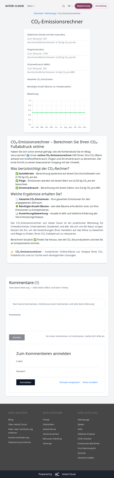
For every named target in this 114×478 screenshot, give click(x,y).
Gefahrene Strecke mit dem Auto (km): (46, 34)
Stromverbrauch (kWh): (38, 64)
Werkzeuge (83, 419)
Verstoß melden (86, 457)
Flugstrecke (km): (35, 49)
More (30, 5)
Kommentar (15, 314)
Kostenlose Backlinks (89, 443)
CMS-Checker (85, 438)
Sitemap (47, 443)
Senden (17, 337)
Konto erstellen (90, 382)
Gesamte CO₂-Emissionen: (40, 79)
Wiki (80, 429)
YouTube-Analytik (87, 448)
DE (69, 6)
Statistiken (48, 424)
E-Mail (19, 361)
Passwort (20, 371)
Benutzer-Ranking (52, 438)
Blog (10, 419)
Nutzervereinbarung (18, 437)
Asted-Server (49, 429)
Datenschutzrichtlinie (19, 442)
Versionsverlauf (51, 434)
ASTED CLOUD (14, 6)
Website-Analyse (86, 434)
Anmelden (25, 382)
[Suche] (63, 6)
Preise (46, 419)
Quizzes (82, 453)
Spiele (81, 424)
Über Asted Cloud (17, 424)
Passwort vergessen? (70, 382)
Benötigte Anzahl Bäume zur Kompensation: (49, 86)
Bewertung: (33, 93)
